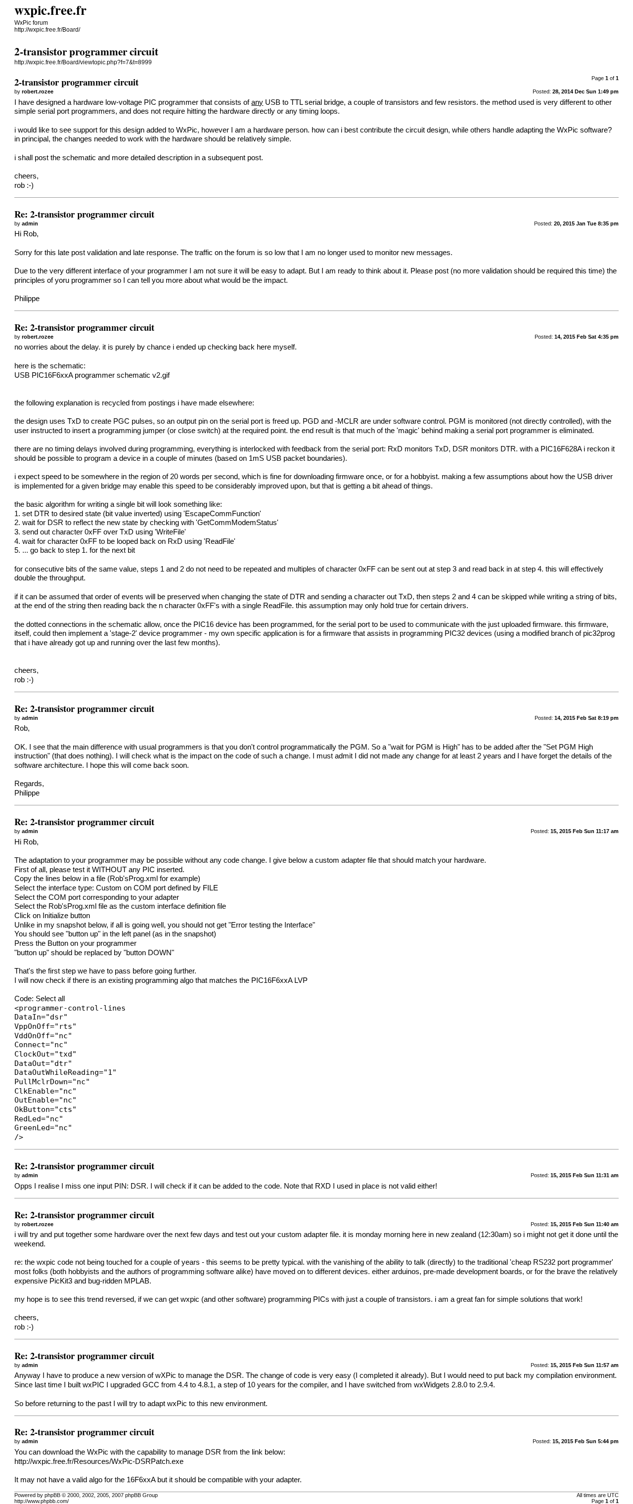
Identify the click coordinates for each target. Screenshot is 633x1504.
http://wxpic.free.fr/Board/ (47, 29)
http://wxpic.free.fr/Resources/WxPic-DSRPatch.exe (98, 1461)
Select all (50, 999)
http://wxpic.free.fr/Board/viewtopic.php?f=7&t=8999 (83, 62)
